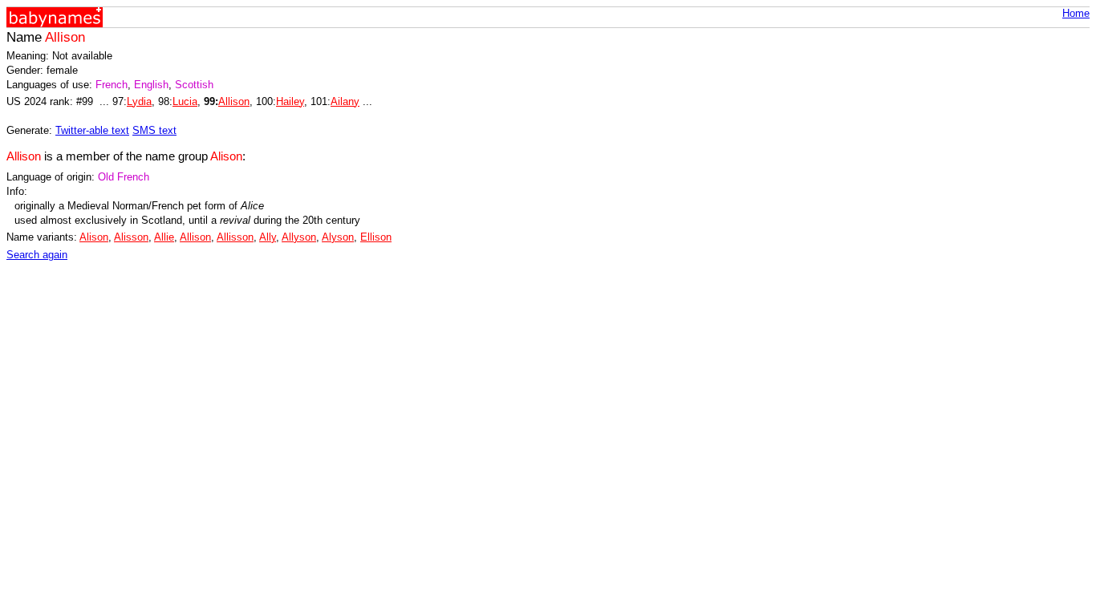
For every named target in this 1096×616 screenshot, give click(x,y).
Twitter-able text (92, 130)
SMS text (154, 130)
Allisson (235, 237)
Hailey (290, 101)
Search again (36, 255)
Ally (267, 237)
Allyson (299, 237)
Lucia (185, 101)
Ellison (376, 237)
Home (1076, 13)
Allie (164, 237)
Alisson (131, 237)
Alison (93, 237)
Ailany (345, 101)
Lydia (139, 101)
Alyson (338, 237)
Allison (234, 101)
